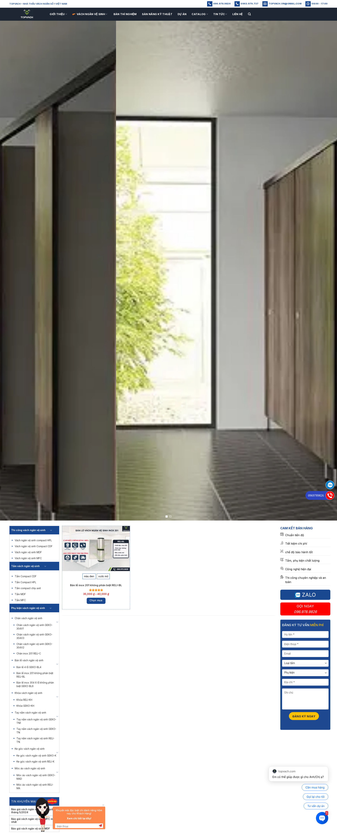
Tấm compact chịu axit (28, 588)
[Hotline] (330, 495)
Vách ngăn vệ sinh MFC (28, 558)
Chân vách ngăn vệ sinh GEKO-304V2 (34, 645)
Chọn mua (96, 600)
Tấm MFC (20, 600)
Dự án (182, 14)
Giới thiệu (57, 14)
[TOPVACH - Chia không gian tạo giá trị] (26, 14)
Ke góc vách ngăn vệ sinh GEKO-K (36, 755)
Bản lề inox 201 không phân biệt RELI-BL (34, 675)
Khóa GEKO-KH (25, 705)
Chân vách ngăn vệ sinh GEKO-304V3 (34, 636)
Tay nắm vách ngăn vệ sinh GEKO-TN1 (36, 721)
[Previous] (11, 271)
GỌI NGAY (305, 609)
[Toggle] (51, 530)
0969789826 (316, 495)
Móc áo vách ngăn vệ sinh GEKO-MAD (35, 777)
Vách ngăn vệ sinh (91, 14)
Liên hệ (237, 14)
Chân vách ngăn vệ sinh (28, 618)
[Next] (326, 271)
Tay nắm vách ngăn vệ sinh (30, 712)
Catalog (199, 14)
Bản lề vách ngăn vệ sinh (29, 660)
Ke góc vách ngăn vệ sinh (30, 748)
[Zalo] (330, 485)
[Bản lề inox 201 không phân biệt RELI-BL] (96, 548)
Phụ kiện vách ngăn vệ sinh (28, 608)
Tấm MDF (20, 594)
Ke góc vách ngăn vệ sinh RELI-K (35, 761)
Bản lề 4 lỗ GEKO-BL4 (28, 667)
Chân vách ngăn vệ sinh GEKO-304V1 (34, 627)
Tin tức (219, 14)
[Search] (249, 14)
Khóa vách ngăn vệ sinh (28, 692)
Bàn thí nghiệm (125, 14)
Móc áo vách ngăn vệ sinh (30, 768)
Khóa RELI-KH (24, 699)
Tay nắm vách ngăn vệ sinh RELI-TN (35, 740)
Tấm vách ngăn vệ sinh (25, 566)
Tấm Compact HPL (25, 582)
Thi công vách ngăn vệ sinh (28, 530)
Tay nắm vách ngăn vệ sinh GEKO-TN (36, 730)
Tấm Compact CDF (26, 576)
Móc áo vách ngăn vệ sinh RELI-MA (34, 786)
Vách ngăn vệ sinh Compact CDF (33, 546)
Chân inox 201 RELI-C (28, 653)
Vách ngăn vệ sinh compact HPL (33, 540)
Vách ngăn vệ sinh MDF (28, 552)
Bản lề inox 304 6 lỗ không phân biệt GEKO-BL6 (35, 684)
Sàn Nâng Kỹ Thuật (157, 14)
